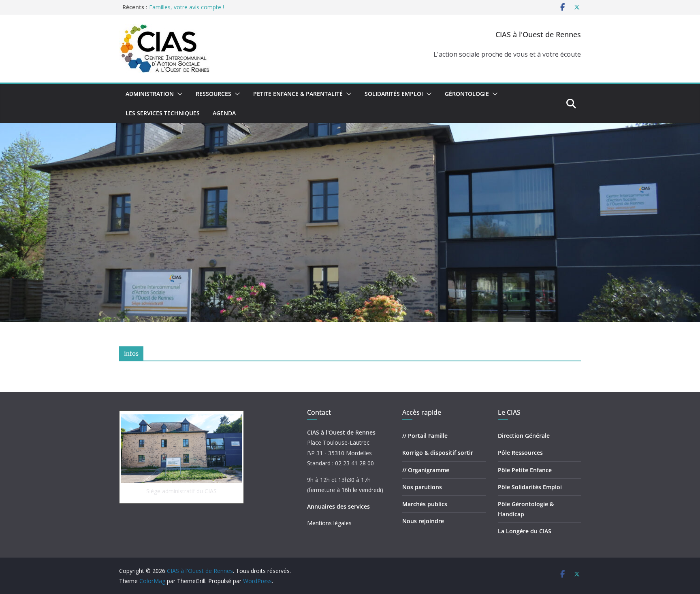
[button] (178, 94)
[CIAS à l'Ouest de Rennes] (350, 128)
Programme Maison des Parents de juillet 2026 (211, 7)
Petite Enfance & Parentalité (298, 94)
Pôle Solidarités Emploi (530, 487)
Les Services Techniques (163, 113)
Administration (150, 94)
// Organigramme (425, 470)
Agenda (224, 113)
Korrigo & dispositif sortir (437, 452)
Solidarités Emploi (394, 94)
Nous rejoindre (423, 521)
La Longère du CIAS (524, 531)
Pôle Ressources (520, 452)
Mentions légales (329, 523)
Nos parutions (422, 487)
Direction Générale (524, 435)
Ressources (213, 94)
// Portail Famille (425, 435)
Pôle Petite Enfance (525, 470)
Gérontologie (467, 94)
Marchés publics (424, 504)
